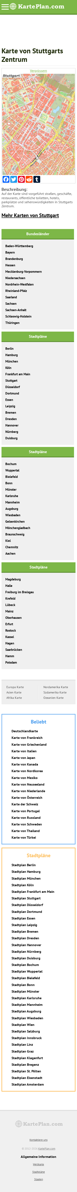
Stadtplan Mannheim (27, 1004)
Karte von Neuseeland (28, 784)
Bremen (10, 412)
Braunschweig (14, 534)
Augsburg (11, 509)
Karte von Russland (26, 817)
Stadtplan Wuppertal (27, 971)
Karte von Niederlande (28, 791)
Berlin (9, 349)
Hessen (10, 265)
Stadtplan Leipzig (24, 925)
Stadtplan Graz (23, 1051)
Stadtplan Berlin (24, 865)
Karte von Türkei (24, 837)
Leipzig (10, 406)
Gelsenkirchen (15, 521)
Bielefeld (11, 477)
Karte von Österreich (27, 797)
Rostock (10, 630)
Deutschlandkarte (25, 731)
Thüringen (12, 323)
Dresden (11, 419)
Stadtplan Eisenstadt (27, 1078)
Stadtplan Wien (23, 1024)
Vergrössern (38, 71)
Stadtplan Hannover (26, 945)
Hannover (11, 425)
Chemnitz (11, 547)
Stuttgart (11, 380)
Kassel (9, 637)
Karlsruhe (11, 496)
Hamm (9, 656)
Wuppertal (12, 470)
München (11, 361)
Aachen (10, 553)
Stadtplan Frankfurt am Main (33, 891)
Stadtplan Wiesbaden (27, 1018)
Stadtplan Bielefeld (26, 978)
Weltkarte (38, 1164)
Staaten (38, 1179)
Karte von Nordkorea (27, 771)
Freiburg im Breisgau (19, 592)
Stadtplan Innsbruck (27, 1038)
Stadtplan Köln (23, 885)
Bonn (8, 483)
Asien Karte (13, 692)
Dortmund (12, 393)
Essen (9, 400)
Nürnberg (11, 432)
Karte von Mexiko (25, 778)
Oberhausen (13, 618)
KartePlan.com (46, 1148)
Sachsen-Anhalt (15, 310)
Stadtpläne (38, 1172)
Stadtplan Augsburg (26, 1011)
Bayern (10, 252)
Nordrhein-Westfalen (19, 284)
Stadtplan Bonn (23, 985)
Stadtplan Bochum (25, 965)
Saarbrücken (13, 650)
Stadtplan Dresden (25, 938)
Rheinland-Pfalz (16, 291)
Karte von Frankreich (27, 737)
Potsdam (11, 662)
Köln (8, 368)
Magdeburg (13, 579)
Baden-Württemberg (19, 246)
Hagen (9, 643)
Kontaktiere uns (38, 1140)
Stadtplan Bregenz (25, 1064)
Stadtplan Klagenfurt (27, 1058)
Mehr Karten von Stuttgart (30, 215)
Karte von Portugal (26, 811)
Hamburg (11, 355)
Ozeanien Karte (53, 698)
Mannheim (12, 502)
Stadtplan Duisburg (26, 958)
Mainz (9, 611)
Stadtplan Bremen (25, 931)
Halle (8, 586)
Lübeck (10, 605)
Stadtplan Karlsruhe (26, 998)
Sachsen (10, 304)
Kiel (8, 541)
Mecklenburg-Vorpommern (23, 272)
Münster (10, 489)
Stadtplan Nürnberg (26, 951)
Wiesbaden (12, 515)
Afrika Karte (14, 698)
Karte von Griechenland (29, 744)
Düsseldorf (12, 387)
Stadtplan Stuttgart (26, 898)
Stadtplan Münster (25, 991)
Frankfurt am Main (17, 374)
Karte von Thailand (26, 831)
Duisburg (11, 438)
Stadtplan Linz (22, 1044)
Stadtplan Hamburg (26, 871)
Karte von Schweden (27, 824)
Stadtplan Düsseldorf (27, 905)
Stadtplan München (26, 878)
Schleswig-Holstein (18, 316)
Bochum (10, 464)
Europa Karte (15, 687)
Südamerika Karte (55, 692)
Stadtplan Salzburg (26, 1031)
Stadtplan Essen (23, 918)
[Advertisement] (38, 33)
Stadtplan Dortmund (27, 911)
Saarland (11, 297)
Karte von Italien (24, 751)
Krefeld (10, 598)
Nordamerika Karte (55, 687)
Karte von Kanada (25, 764)
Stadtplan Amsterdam (28, 1084)
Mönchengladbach (17, 528)
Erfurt (9, 624)
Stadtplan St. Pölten (26, 1071)
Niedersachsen (15, 278)
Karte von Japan (23, 758)
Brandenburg (14, 259)
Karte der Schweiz (25, 804)
